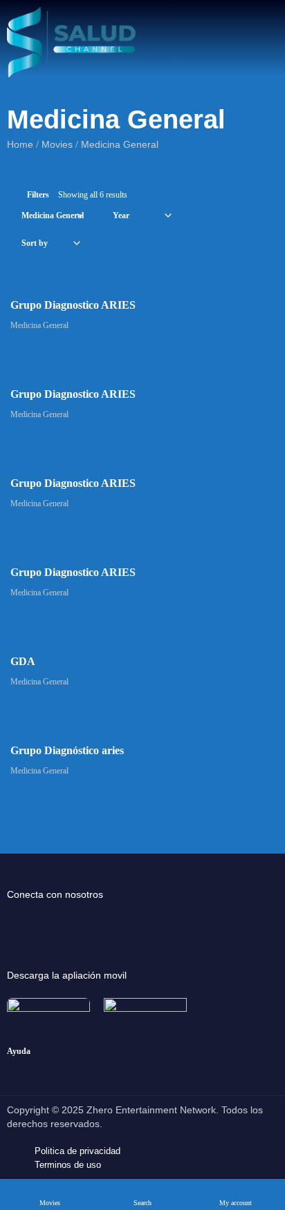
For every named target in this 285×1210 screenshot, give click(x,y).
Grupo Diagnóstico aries (67, 750)
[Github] (119, 922)
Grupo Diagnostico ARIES (73, 305)
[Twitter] (72, 922)
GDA (22, 661)
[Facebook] (24, 922)
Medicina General (39, 325)
